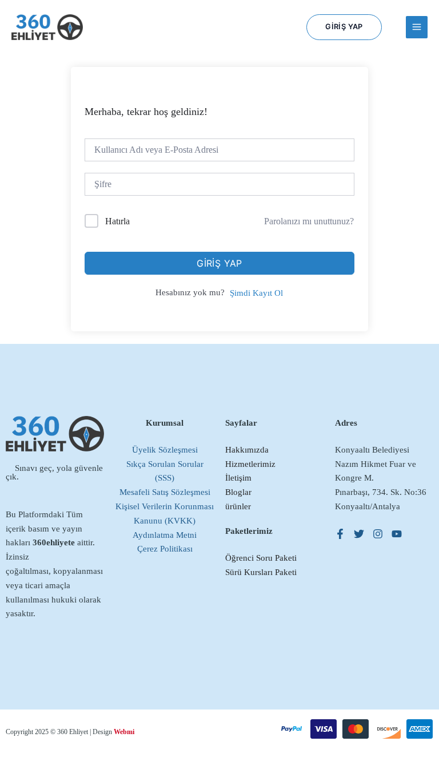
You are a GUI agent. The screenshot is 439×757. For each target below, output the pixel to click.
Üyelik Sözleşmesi (165, 449)
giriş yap (219, 263)
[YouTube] (397, 534)
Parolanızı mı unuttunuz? (309, 221)
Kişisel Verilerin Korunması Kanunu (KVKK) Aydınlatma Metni (164, 521)
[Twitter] (359, 534)
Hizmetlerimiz (250, 464)
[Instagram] (378, 534)
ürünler (238, 506)
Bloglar (238, 492)
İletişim (238, 477)
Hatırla (117, 221)
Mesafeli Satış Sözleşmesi (164, 492)
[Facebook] (340, 534)
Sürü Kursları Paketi (261, 572)
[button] (344, 27)
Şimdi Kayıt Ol (256, 293)
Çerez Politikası (165, 548)
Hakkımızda (247, 449)
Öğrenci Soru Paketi (261, 557)
